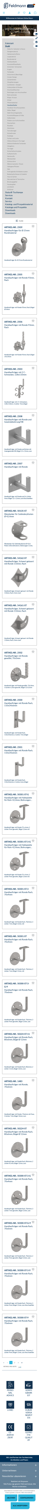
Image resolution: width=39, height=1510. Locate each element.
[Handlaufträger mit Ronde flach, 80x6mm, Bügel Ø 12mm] (19, 1053)
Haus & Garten (12, 177)
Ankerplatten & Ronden (14, 87)
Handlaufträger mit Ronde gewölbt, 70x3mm (16, 657)
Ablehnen (11, 1498)
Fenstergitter (11, 184)
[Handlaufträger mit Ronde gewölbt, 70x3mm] (19, 672)
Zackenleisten (11, 79)
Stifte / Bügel (11, 110)
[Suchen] (18, 12)
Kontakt (8, 198)
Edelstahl (9, 43)
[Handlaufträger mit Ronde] (19, 483)
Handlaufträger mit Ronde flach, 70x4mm (18, 893)
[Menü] (4, 12)
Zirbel (9, 100)
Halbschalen (11, 118)
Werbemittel (11, 159)
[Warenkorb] (35, 12)
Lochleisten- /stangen (14, 85)
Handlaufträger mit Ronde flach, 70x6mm (18, 991)
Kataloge (10, 136)
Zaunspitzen (11, 123)
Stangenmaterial (12, 51)
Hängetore (10, 146)
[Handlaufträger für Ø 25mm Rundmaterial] (19, 246)
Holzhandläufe (12, 62)
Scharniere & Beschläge (14, 74)
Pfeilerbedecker (12, 102)
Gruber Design (12, 77)
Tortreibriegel (11, 131)
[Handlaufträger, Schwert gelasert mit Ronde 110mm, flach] (19, 577)
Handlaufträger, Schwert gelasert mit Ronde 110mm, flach (19, 562)
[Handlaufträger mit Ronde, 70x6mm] (19, 1100)
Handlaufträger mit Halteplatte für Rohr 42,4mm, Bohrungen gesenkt (18, 798)
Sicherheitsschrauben (14, 151)
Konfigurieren (26, 1498)
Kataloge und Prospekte (16, 207)
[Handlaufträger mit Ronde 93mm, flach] (19, 294)
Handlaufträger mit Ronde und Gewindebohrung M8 (18, 420)
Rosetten (10, 125)
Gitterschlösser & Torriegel (16, 141)
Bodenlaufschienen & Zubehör (17, 174)
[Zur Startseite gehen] (19, 6)
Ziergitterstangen (13, 82)
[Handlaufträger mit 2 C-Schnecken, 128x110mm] (19, 388)
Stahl (7, 46)
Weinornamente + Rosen (15, 164)
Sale (8, 169)
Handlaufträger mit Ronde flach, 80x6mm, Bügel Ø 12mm (18, 1038)
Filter (20, 221)
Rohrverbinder (12, 95)
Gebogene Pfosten (13, 166)
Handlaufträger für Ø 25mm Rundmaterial (17, 231)
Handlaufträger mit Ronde (16, 467)
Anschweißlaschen (13, 90)
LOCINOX (10, 187)
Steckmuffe (11, 156)
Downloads (10, 210)
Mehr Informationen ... (27, 1492)
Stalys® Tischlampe (14, 192)
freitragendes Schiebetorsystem (17, 171)
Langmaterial (11, 56)
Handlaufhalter (12, 105)
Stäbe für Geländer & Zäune (16, 49)
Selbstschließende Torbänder (16, 143)
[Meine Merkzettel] (24, 12)
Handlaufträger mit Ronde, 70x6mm (16, 1085)
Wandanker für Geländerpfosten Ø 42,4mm (18, 515)
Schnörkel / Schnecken (14, 67)
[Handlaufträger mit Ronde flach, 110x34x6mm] (19, 719)
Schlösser (10, 189)
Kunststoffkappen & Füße (15, 115)
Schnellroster (11, 133)
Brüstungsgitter (12, 182)
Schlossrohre (11, 161)
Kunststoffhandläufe (14, 64)
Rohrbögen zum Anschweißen (17, 92)
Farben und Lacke (13, 138)
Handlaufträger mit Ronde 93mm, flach (19, 278)
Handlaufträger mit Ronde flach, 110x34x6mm (18, 704)
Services (9, 195)
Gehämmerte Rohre (13, 54)
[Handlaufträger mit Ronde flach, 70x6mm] (19, 1006)
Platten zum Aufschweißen (16, 120)
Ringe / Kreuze (12, 97)
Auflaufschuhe (12, 154)
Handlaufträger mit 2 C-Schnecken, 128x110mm (15, 373)
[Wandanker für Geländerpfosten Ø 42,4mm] (19, 530)
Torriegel (10, 148)
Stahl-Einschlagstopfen (14, 113)
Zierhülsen (10, 128)
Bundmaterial (11, 59)
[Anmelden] (29, 13)
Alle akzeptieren (20, 1505)
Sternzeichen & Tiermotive (15, 179)
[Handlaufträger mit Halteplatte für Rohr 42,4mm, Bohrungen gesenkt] (19, 814)
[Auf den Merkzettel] (33, 226)
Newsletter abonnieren (14, 1476)
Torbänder (10, 72)
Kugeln (9, 69)
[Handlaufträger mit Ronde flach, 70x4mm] (19, 908)
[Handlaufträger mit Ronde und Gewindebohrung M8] (19, 435)
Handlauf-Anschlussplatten (16, 108)
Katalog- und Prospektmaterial (19, 204)
